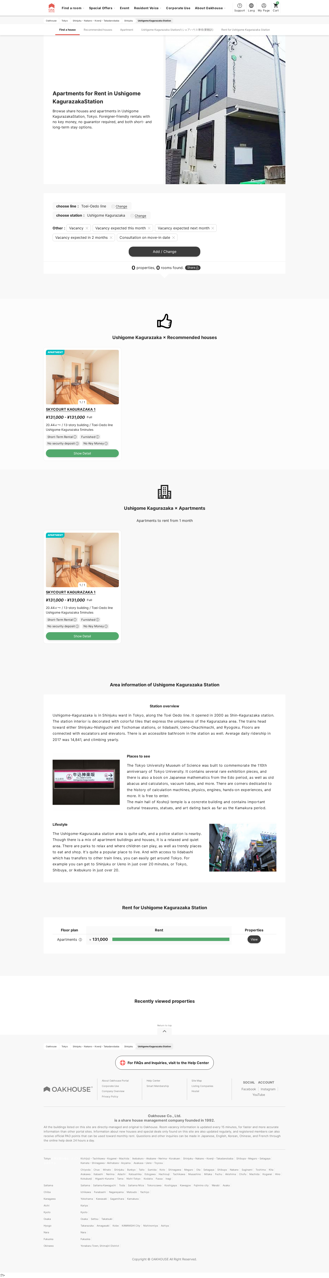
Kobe (116, 1225)
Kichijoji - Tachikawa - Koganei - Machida (105, 1158)
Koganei (267, 1174)
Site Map (197, 1080)
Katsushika (135, 1174)
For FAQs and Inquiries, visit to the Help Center (168, 1062)
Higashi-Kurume (104, 1178)
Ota (198, 1169)
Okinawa (48, 1245)
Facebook (248, 1089)
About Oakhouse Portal (115, 1080)
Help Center (153, 1080)
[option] (82, 377)
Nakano (234, 1169)
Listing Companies (202, 1086)
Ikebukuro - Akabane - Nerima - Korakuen (156, 1158)
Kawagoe (185, 1185)
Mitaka (208, 1174)
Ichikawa (86, 1192)
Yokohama (87, 1198)
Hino (277, 1174)
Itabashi (98, 1174)
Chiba (47, 1192)
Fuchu (218, 1174)
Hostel (195, 1091)
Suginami (247, 1169)
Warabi (216, 1185)
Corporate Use (178, 8)
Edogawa (150, 1174)
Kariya (84, 1205)
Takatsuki (106, 1218)
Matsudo (132, 1192)
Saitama (48, 1185)
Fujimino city (201, 1185)
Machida (254, 1174)
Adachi (122, 1174)
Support (239, 10)
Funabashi (100, 1192)
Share (191, 267)
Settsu (94, 1218)
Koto (162, 1169)
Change (121, 206)
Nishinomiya (150, 1225)
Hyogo (47, 1225)
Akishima (230, 1174)
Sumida (152, 1169)
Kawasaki (101, 1198)
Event (124, 8)
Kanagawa (50, 1198)
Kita (271, 1169)
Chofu (242, 1174)
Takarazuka (87, 1225)
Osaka (47, 1218)
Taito (142, 1169)
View (254, 939)
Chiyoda (85, 1169)
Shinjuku (119, 1169)
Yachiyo (144, 1192)
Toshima (261, 1169)
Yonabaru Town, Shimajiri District (100, 1245)
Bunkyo (131, 1169)
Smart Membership (158, 1086)
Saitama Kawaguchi (104, 1185)
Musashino (194, 1174)
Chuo (97, 1169)
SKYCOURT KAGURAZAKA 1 (71, 409)
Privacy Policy (110, 1096)
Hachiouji (164, 1174)
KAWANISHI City (131, 1225)
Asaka (226, 1185)
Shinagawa (174, 1169)
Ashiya (165, 1225)
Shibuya (222, 1169)
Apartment (126, 29)
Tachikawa (179, 1174)
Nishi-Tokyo (133, 1178)
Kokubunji (86, 1178)
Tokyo (47, 1158)
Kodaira (148, 1178)
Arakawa (85, 1174)
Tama (120, 1178)
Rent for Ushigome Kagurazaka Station (245, 29)
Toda (122, 1185)
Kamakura (133, 1198)
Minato (107, 1169)
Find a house (67, 29)
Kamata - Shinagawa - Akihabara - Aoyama (105, 1163)
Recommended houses (98, 29)
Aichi (46, 1205)
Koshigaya (170, 1185)
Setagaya (208, 1169)
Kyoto (47, 1212)
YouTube (258, 1095)
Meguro (188, 1169)
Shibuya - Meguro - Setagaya (253, 1158)
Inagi (168, 1178)
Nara (46, 1232)
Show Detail (82, 453)
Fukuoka (48, 1239)
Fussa (159, 1178)
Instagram (268, 1089)
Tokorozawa (154, 1185)
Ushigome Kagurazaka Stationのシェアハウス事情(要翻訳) (177, 29)
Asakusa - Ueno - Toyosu (148, 1163)
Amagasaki (103, 1225)
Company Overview (113, 1091)
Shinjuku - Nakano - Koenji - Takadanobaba (208, 1158)
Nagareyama (116, 1192)
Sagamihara (117, 1198)
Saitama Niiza (136, 1185)
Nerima (110, 1174)
